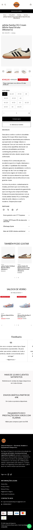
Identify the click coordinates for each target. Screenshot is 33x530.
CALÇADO (12, 15)
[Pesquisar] (5, 4)
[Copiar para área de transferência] (17, 210)
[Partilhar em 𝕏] (8, 210)
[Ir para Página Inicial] (16, 4)
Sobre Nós (4, 484)
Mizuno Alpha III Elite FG (7, 316)
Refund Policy (5, 489)
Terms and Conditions (7, 494)
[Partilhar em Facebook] (3, 210)
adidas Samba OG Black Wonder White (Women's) (8, 267)
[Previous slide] (2, 71)
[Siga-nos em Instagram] (8, 474)
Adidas (19, 15)
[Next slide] (30, 71)
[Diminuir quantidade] (3, 113)
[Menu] (2, 4)
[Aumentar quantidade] (29, 113)
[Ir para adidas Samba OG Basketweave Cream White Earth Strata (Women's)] (24, 255)
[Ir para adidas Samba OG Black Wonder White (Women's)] (8, 255)
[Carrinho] (30, 4)
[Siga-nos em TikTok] (11, 474)
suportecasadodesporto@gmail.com (14, 502)
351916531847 (7, 504)
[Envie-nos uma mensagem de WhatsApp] (29, 526)
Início (4, 15)
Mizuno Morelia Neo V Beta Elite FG (24, 316)
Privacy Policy (5, 486)
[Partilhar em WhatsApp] (12, 210)
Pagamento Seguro (7, 491)
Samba (26, 15)
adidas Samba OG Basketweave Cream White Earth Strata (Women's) (24, 268)
